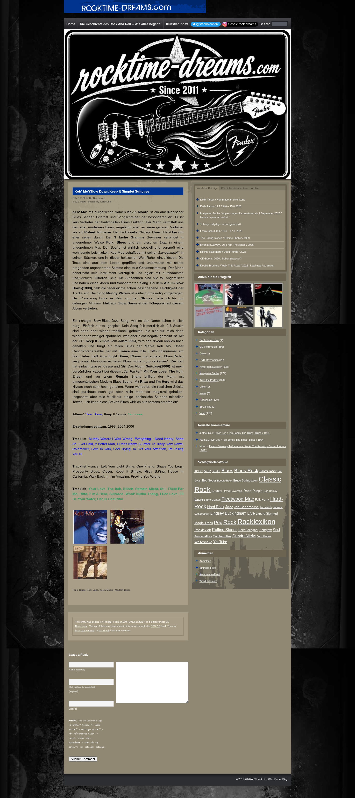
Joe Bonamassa (246, 507)
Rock (229, 522)
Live (251, 513)
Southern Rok (222, 536)
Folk (89, 590)
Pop (218, 522)
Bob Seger (209, 480)
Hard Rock (215, 507)
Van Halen (264, 536)
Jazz (95, 590)
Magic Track (203, 523)
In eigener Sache (209, 373)
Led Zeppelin (201, 513)
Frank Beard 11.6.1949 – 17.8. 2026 (221, 231)
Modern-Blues (122, 590)
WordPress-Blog (277, 779)
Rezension (205, 399)
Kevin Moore (106, 590)
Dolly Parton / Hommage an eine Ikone (222, 199)
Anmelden (205, 561)
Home (70, 24)
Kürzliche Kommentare (234, 188)
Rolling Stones (224, 530)
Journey (278, 507)
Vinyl (202, 413)
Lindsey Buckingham (228, 513)
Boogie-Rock (224, 480)
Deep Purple (253, 491)
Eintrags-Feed (207, 567)
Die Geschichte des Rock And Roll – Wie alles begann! (120, 24)
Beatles (216, 471)
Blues (82, 590)
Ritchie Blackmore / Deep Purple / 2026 (223, 251)
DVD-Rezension (209, 360)
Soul (276, 530)
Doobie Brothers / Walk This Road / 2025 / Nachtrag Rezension (237, 265)
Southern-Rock (203, 536)
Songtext (265, 530)
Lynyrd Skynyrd (267, 513)
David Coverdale (232, 490)
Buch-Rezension (209, 340)
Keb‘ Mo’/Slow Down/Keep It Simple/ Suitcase (112, 191)
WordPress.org (208, 581)
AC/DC (198, 471)
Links (202, 386)
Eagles (199, 499)
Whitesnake (203, 542)
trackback (104, 630)
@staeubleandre (207, 24)
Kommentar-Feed (209, 574)
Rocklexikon (256, 521)
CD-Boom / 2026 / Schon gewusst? (220, 258)
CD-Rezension (97, 198)
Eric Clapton (213, 499)
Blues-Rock (246, 470)
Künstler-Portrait (209, 380)
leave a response (84, 630)
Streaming (205, 406)
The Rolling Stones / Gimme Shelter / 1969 (225, 238)
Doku (202, 353)
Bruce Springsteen (245, 480)
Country (217, 491)
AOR (207, 471)
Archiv (255, 188)
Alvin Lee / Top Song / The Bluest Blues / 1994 (243, 432)
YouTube (220, 542)
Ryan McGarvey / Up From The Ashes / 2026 (227, 244)
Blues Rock (268, 471)
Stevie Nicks (244, 535)
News (202, 393)
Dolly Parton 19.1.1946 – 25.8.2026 (220, 206)
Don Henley (270, 490)
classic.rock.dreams (242, 24)
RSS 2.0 (155, 626)
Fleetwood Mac (237, 499)
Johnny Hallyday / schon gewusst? (220, 224)
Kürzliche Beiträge (207, 188)
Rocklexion (202, 530)
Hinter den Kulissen (210, 366)
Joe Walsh (266, 507)
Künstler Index (177, 24)
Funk (265, 499)
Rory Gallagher (248, 530)
